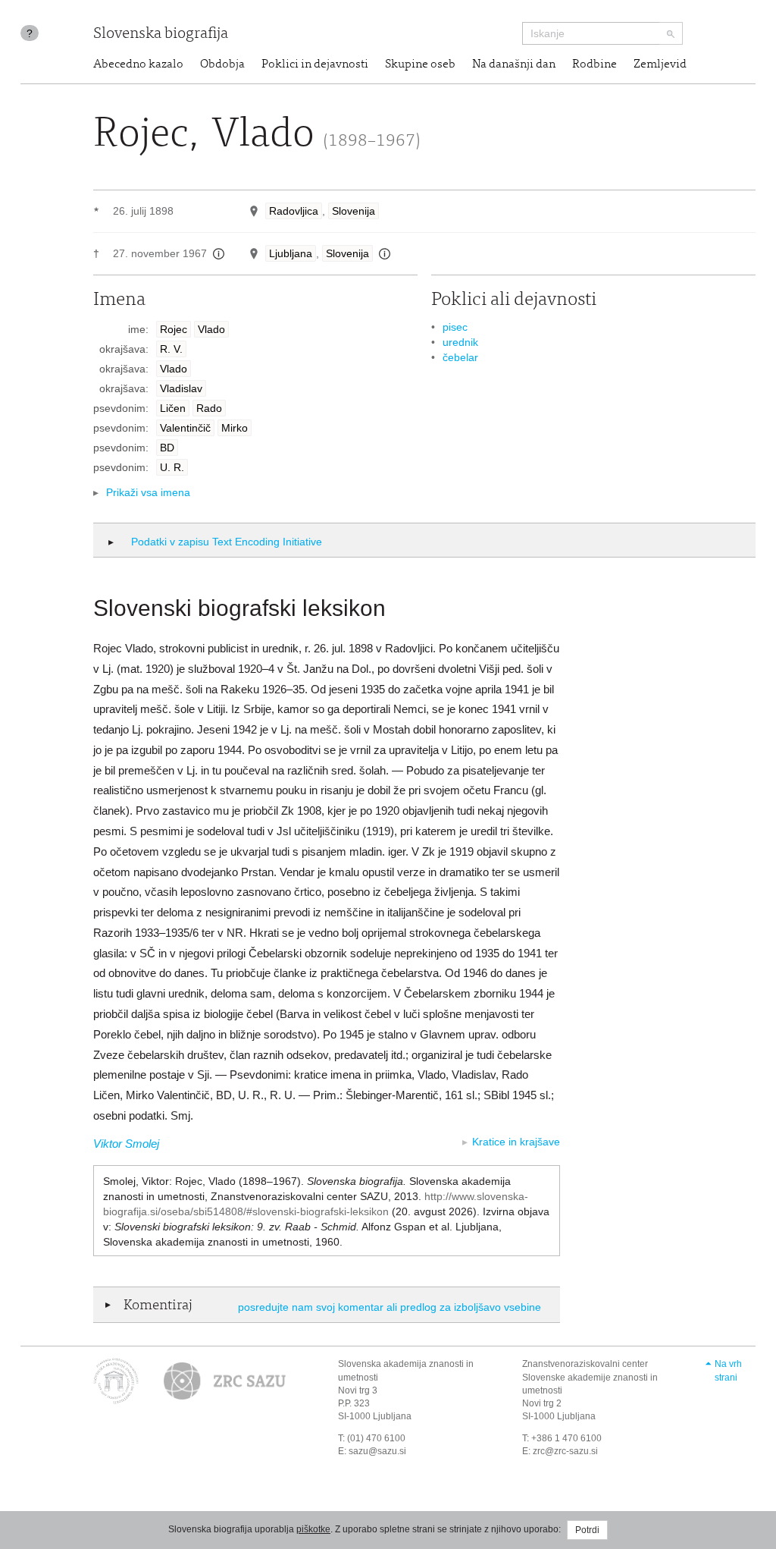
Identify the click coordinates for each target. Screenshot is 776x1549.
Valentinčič (185, 428)
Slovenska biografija (160, 34)
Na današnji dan (513, 64)
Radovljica (293, 211)
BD (167, 447)
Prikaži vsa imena (148, 492)
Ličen (173, 408)
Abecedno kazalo (138, 64)
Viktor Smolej (126, 1143)
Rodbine (594, 64)
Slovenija (353, 211)
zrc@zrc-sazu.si (565, 1451)
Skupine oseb (420, 64)
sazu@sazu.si (377, 1451)
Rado (209, 408)
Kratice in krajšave (516, 1142)
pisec (455, 327)
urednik (460, 342)
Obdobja (222, 64)
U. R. (172, 467)
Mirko (234, 428)
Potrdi (587, 1530)
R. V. (171, 349)
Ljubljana (290, 253)
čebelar (460, 357)
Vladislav (181, 388)
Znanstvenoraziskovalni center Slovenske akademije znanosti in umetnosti (590, 1377)
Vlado (211, 329)
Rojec (173, 329)
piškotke (313, 1529)
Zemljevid (660, 64)
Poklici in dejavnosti (314, 64)
